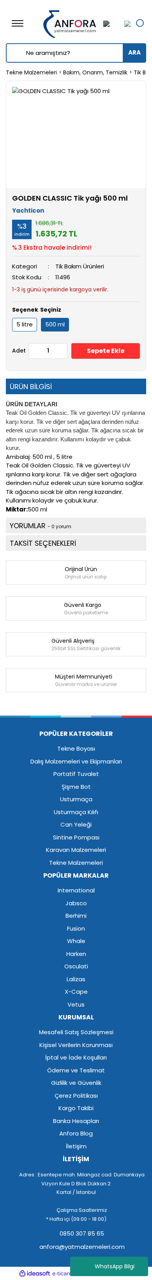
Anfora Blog (76, 1133)
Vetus (76, 1004)
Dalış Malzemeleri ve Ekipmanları (76, 761)
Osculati (76, 966)
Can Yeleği (76, 824)
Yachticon (28, 210)
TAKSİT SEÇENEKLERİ (43, 543)
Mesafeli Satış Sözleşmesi (76, 1032)
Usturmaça (76, 799)
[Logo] (69, 23)
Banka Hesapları (76, 1121)
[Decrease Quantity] (35, 351)
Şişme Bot (76, 787)
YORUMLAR (40, 526)
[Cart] (125, 23)
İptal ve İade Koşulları (76, 1057)
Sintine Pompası (76, 837)
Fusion (76, 928)
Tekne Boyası (76, 748)
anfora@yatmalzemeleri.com (81, 1247)
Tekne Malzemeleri (76, 863)
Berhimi (76, 916)
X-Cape (76, 991)
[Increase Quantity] (61, 351)
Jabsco (76, 903)
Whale (76, 941)
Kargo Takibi (76, 1108)
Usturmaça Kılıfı (76, 812)
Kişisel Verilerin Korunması (76, 1045)
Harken (76, 954)
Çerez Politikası (76, 1095)
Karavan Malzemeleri (76, 850)
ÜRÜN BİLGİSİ (31, 386)
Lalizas (76, 979)
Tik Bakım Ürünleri (79, 266)
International (76, 890)
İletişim (76, 1146)
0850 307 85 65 (81, 1233)
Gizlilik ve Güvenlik (76, 1083)
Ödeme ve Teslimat (76, 1070)
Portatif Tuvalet (76, 774)
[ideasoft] (34, 1273)
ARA (134, 52)
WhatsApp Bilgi (114, 1266)
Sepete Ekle (105, 350)
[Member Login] (111, 23)
